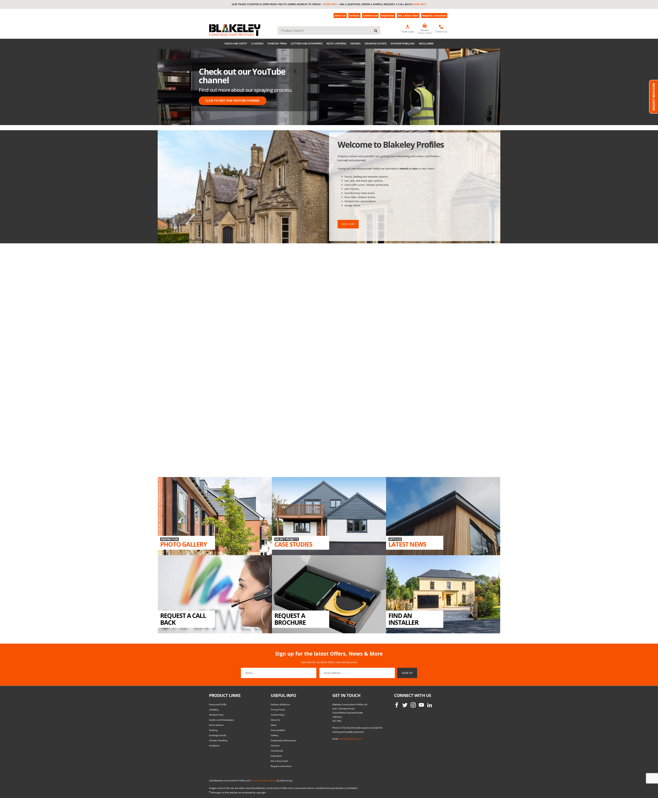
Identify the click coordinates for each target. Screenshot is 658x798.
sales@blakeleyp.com (350, 704)
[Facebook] (396, 670)
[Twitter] (404, 670)
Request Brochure (654, 97)
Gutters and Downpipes (306, 43)
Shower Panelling (403, 43)
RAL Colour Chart (408, 15)
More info (330, 4)
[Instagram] (413, 670)
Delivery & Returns (280, 669)
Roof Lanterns (336, 43)
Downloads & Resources (283, 705)
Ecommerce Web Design (263, 745)
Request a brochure (434, 15)
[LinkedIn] (429, 670)
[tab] (324, 120)
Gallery (274, 700)
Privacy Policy (278, 675)
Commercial (370, 15)
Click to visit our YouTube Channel (232, 100)
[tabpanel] (329, 87)
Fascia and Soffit (235, 43)
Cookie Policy (277, 680)
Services (354, 15)
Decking (355, 43)
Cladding (257, 43)
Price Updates (278, 695)
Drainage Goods (375, 43)
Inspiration (387, 15)
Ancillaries (426, 43)
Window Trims (277, 43)
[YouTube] (421, 670)
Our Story (348, 224)
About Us (340, 15)
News (274, 690)
